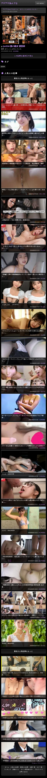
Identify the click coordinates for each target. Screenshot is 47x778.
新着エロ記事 (24, 767)
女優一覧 (32, 767)
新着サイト (16, 769)
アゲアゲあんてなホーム (10, 9)
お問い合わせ (23, 772)
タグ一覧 (39, 767)
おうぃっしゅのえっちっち (28, 9)
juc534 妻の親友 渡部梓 (14, 46)
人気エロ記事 (14, 767)
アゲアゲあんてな (9, 3)
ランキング (7, 769)
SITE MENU (40, 3)
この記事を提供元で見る (23, 56)
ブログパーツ (39, 769)
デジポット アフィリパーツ (39, 763)
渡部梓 (3, 66)
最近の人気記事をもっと (23, 78)
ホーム (7, 767)
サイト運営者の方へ (27, 769)
